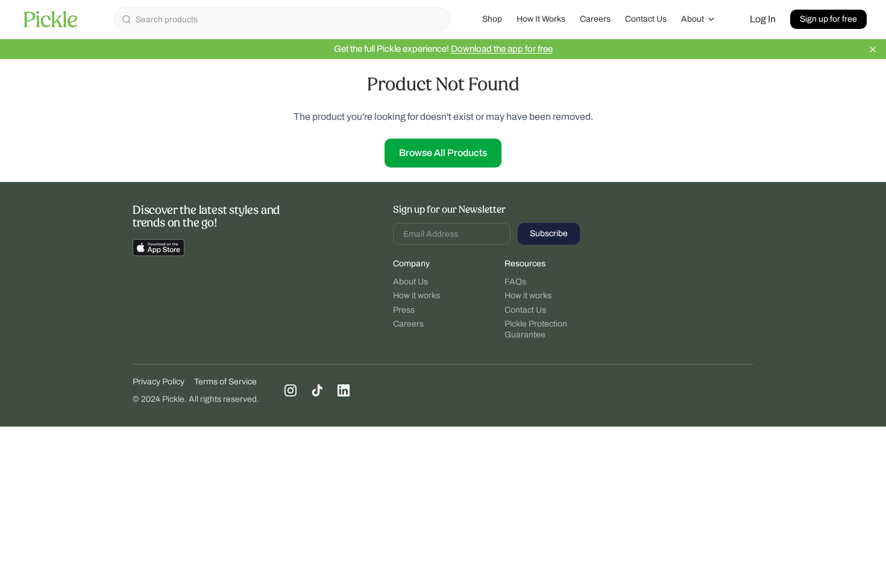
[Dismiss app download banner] (872, 49)
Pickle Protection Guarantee (535, 329)
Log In (763, 19)
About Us (410, 281)
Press (404, 310)
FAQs (515, 281)
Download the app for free (502, 49)
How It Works (541, 18)
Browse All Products (443, 153)
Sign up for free (828, 18)
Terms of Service (225, 381)
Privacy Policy (158, 381)
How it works (416, 295)
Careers (595, 18)
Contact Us (646, 18)
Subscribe (549, 233)
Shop (492, 18)
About (692, 18)
